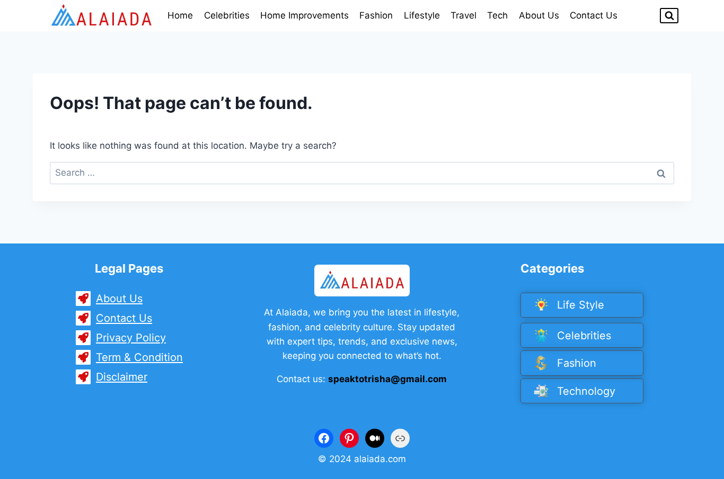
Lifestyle (422, 15)
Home (180, 15)
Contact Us (593, 15)
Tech (497, 15)
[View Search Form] (669, 15)
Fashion (376, 15)
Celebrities (227, 15)
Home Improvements (304, 15)
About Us (539, 15)
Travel (463, 15)
